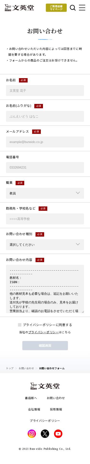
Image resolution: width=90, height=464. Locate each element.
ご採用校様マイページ (56, 7)
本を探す (72, 8)
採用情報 (56, 409)
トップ (10, 368)
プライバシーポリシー (43, 332)
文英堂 (19, 7)
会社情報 (34, 409)
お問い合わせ (26, 368)
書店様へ (31, 398)
